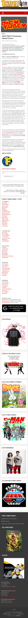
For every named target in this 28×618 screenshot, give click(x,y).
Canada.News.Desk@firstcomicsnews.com (9, 596)
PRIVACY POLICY (7, 614)
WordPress (18, 615)
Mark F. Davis (5, 217)
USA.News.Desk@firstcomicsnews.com (8, 587)
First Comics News (13, 40)
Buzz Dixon (4, 232)
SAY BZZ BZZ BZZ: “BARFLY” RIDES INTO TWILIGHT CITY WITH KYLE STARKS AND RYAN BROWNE (14, 192)
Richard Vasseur (5, 301)
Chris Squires (5, 264)
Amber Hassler (5, 204)
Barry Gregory (5, 206)
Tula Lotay (16, 83)
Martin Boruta (5, 272)
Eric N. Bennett (5, 265)
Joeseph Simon (5, 271)
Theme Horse (20, 614)
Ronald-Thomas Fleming (7, 256)
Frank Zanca (5, 284)
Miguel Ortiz (4, 221)
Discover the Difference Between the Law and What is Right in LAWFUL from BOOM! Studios (13, 185)
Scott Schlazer (5, 291)
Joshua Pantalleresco (7, 289)
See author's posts (8, 176)
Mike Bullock (5, 239)
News (3, 33)
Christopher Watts (6, 211)
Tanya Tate (4, 224)
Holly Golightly (5, 234)
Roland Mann (5, 254)
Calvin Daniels (5, 281)
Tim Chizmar (5, 226)
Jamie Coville (5, 249)
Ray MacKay (4, 253)
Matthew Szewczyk (6, 299)
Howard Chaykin (5, 235)
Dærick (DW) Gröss (6, 214)
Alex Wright (4, 203)
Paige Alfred (4, 223)
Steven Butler (5, 257)
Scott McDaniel (5, 241)
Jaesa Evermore (5, 269)
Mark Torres (4, 251)
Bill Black (4, 208)
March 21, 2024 (5, 40)
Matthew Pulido (5, 220)
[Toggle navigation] (3, 13)
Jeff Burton (4, 250)
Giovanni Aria (5, 286)
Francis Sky (4, 266)
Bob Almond (5, 210)
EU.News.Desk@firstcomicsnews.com (8, 603)
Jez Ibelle (4, 287)
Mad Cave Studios (15, 62)
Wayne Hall (4, 293)
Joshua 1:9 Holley (6, 238)
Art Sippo (4, 247)
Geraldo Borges (10, 132)
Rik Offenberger (5, 302)
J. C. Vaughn (5, 236)
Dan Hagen (4, 216)
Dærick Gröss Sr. (5, 213)
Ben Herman (5, 207)
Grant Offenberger (6, 268)
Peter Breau (4, 274)
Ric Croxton (4, 290)
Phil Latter (4, 275)
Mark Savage (5, 218)
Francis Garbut (5, 283)
